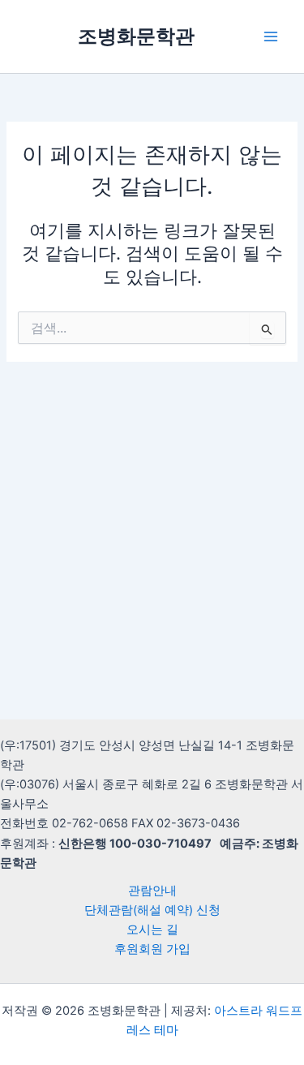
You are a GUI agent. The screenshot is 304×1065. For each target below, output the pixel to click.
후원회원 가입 (152, 949)
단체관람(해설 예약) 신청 (152, 910)
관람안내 (152, 890)
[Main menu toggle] (271, 36)
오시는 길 (152, 929)
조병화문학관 (136, 36)
